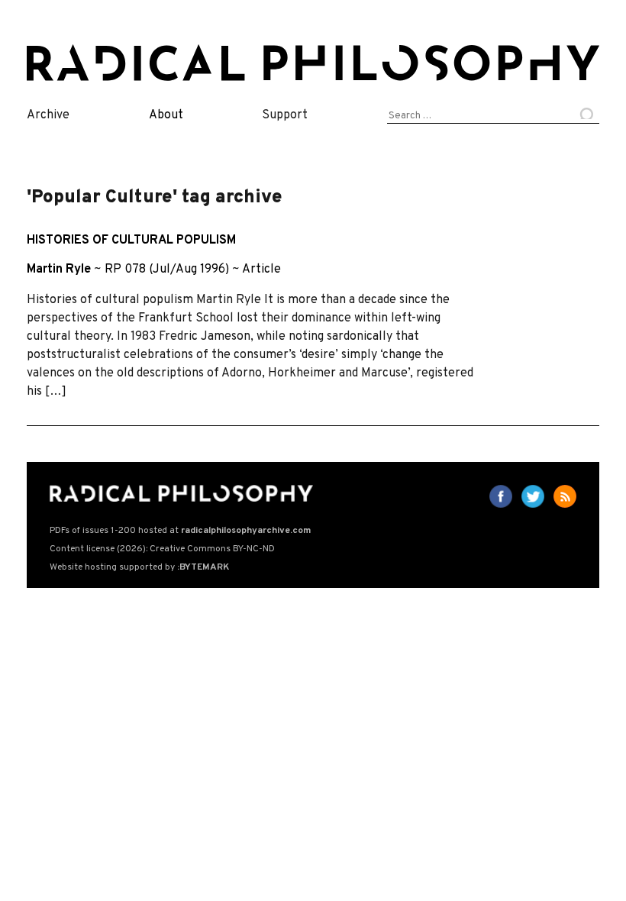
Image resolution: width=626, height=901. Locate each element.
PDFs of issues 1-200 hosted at (180, 531)
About (166, 115)
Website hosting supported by (139, 567)
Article (261, 269)
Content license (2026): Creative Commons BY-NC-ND (162, 549)
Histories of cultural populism (131, 240)
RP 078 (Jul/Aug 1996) (167, 269)
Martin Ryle (59, 269)
